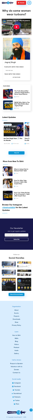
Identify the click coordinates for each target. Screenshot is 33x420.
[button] (3, 134)
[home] (8, 2)
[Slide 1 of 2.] (9, 264)
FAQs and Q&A (9, 70)
